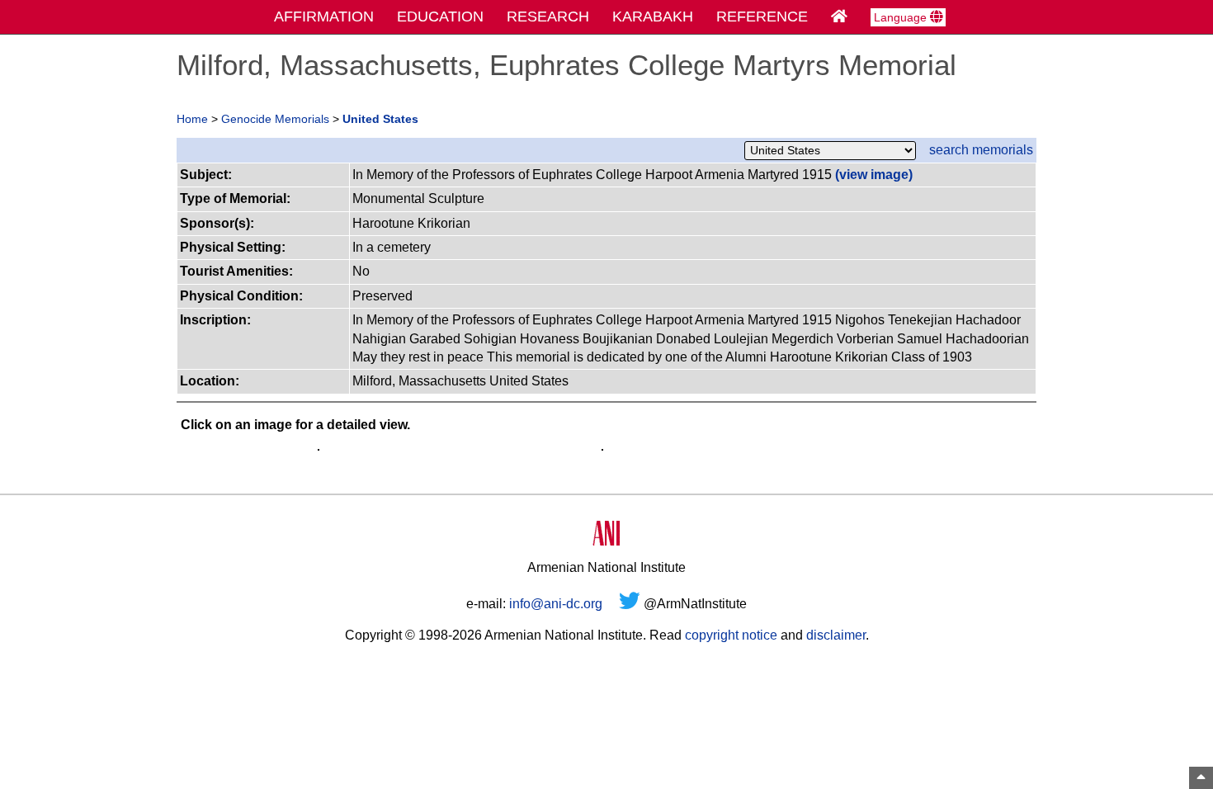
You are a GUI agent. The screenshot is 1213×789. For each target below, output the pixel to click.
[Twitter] (629, 604)
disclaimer (836, 635)
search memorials (981, 150)
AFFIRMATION (324, 16)
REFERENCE (762, 16)
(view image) (874, 175)
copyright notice (731, 635)
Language (902, 17)
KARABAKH (652, 16)
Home (192, 119)
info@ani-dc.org (555, 604)
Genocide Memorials (275, 119)
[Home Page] (839, 16)
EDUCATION (440, 16)
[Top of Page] (1201, 778)
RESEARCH (548, 16)
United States (380, 119)
